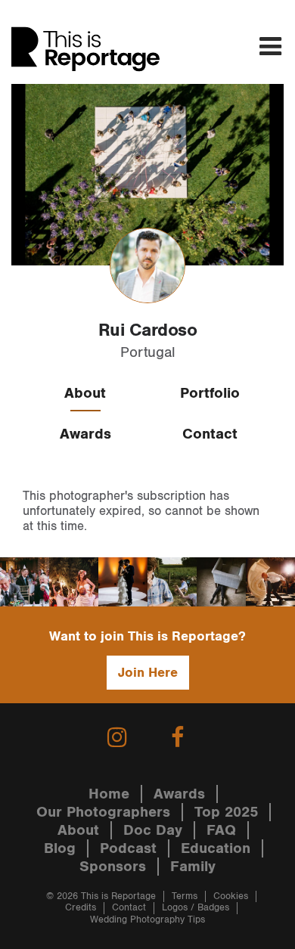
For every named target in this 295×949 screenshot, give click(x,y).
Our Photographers (103, 812)
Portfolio (210, 393)
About (85, 393)
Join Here (148, 673)
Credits (80, 907)
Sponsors (112, 867)
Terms (184, 896)
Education (215, 848)
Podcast (128, 848)
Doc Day (152, 830)
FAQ (221, 830)
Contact (210, 434)
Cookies (230, 896)
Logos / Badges (195, 907)
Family (193, 867)
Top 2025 (226, 812)
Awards (85, 434)
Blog (60, 848)
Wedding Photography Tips (147, 920)
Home (108, 794)
